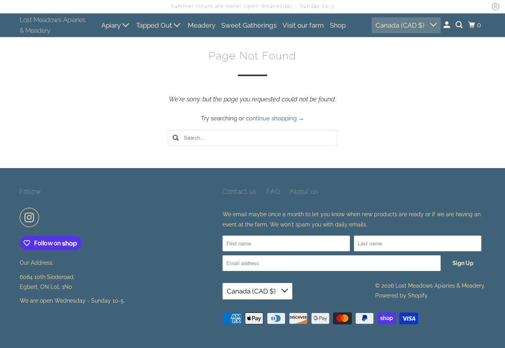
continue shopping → (275, 118)
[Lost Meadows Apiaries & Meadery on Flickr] (47, 217)
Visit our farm (303, 25)
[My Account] (447, 25)
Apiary (111, 25)
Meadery (201, 25)
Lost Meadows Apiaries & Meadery (53, 25)
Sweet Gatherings (249, 25)
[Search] (459, 25)
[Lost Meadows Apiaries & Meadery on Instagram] (31, 217)
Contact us (240, 191)
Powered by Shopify (401, 295)
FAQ (273, 191)
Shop (338, 25)
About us (304, 191)
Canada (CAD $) (401, 25)
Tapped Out (155, 25)
